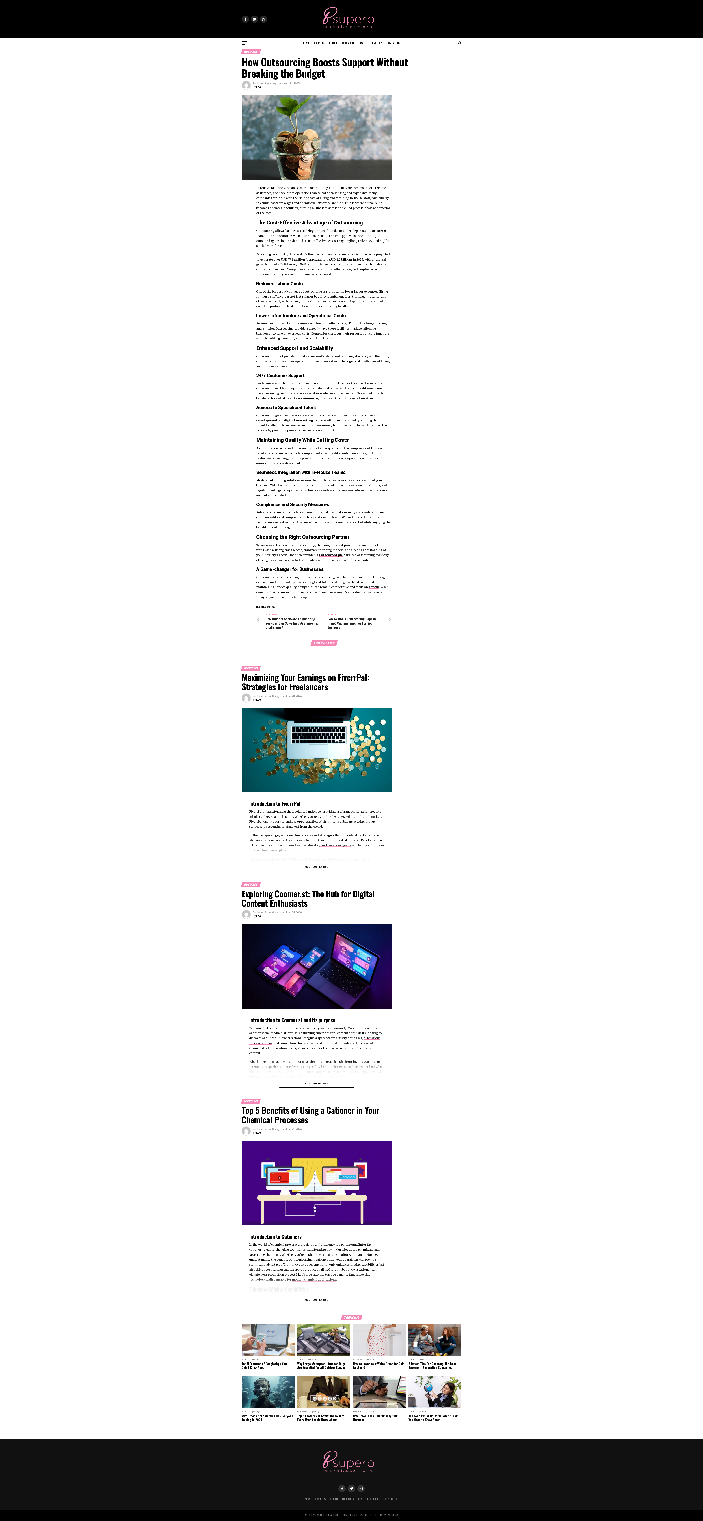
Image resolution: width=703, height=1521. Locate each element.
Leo (258, 87)
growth (374, 587)
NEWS (306, 43)
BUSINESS (319, 43)
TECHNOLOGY (375, 43)
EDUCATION (348, 43)
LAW (361, 43)
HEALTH (333, 43)
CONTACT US (393, 43)
